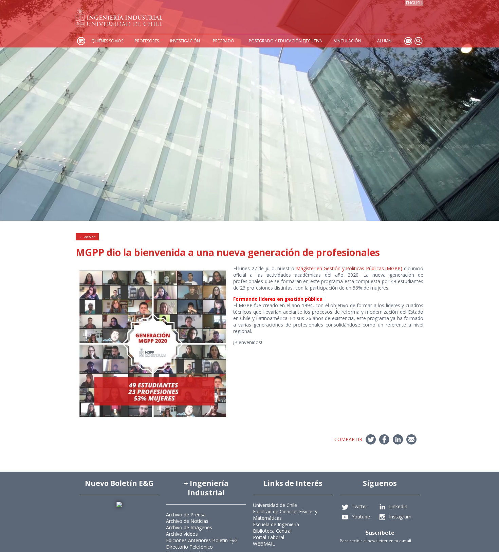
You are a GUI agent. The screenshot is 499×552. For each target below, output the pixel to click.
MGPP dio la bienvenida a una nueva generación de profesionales (228, 252)
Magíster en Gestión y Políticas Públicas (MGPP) (349, 268)
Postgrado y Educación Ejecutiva (285, 41)
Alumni (384, 41)
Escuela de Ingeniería (276, 524)
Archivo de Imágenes (189, 527)
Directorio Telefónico (189, 547)
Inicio (81, 40)
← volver (87, 236)
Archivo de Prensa (186, 514)
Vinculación (347, 41)
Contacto (408, 40)
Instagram (400, 516)
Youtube (361, 516)
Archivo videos (182, 534)
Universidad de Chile (275, 505)
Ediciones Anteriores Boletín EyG (202, 540)
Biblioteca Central (272, 531)
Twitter (359, 506)
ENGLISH (414, 3)
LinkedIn (398, 506)
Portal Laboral (268, 537)
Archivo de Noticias (187, 521)
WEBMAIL (264, 543)
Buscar (418, 40)
